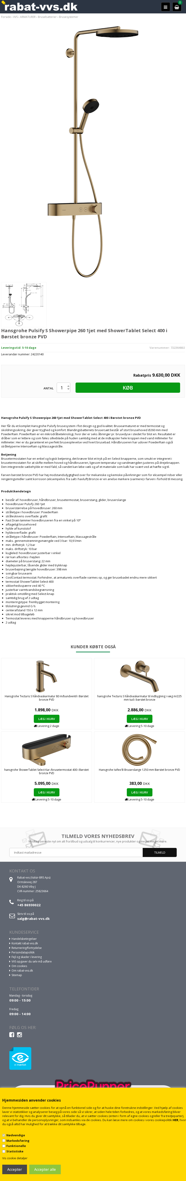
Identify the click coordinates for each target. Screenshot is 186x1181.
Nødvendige (15, 1135)
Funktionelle (16, 1146)
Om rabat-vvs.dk (22, 970)
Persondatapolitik (23, 952)
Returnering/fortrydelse (27, 948)
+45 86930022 (29, 905)
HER (175, 1120)
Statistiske (14, 1151)
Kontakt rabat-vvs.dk (25, 943)
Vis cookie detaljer (14, 1158)
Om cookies (19, 966)
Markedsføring (17, 1141)
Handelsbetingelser (24, 939)
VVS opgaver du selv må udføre (32, 961)
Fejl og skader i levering (27, 957)
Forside (6, 17)
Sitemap (17, 975)
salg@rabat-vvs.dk (33, 918)
